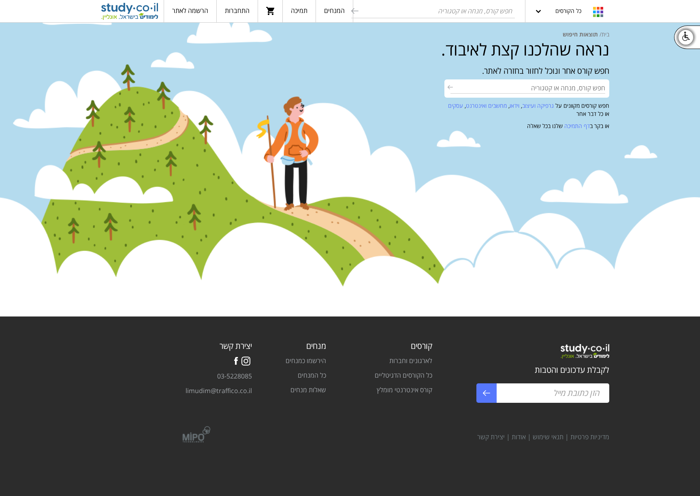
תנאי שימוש (548, 436)
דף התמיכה (577, 126)
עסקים (455, 105)
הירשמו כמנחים (306, 360)
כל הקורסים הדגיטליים (403, 375)
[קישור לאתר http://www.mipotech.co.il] (193, 433)
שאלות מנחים (308, 389)
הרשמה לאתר (190, 10)
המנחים (334, 10)
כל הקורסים (568, 11)
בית (605, 34)
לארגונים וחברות (410, 360)
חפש (354, 12)
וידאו (514, 105)
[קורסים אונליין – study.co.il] (129, 12)
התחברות (237, 10)
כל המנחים (312, 375)
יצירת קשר (491, 436)
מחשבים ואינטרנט (486, 105)
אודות (519, 436)
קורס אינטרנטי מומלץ (404, 389)
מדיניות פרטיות (589, 436)
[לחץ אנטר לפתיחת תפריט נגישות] (686, 37)
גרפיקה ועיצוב (538, 105)
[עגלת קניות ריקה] (270, 10)
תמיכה (299, 10)
